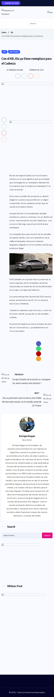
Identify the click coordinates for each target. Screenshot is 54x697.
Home (4, 32)
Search (47, 535)
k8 (12, 32)
